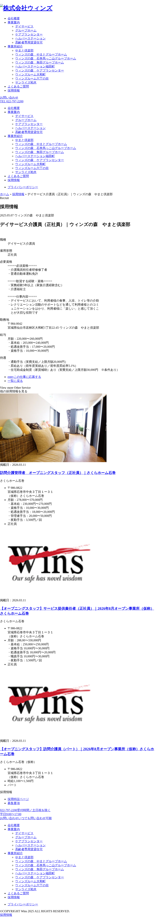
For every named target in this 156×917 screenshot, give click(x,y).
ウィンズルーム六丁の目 (32, 78)
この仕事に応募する (24, 376)
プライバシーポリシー (23, 187)
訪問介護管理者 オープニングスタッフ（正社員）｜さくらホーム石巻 (58, 473)
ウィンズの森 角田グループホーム (39, 62)
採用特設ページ (18, 799)
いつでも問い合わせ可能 (26, 818)
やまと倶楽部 (24, 50)
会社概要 (14, 18)
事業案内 (14, 22)
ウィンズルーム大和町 (30, 74)
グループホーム (26, 30)
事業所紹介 (15, 46)
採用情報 (14, 90)
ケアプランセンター (29, 34)
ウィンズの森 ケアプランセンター (39, 70)
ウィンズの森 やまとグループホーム (41, 54)
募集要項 (14, 803)
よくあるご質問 (18, 86)
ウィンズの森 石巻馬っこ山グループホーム (45, 58)
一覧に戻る (15, 380)
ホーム (4, 194)
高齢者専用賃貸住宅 (29, 42)
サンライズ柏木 (26, 82)
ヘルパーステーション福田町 (35, 66)
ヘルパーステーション (30, 38)
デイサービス (24, 26)
